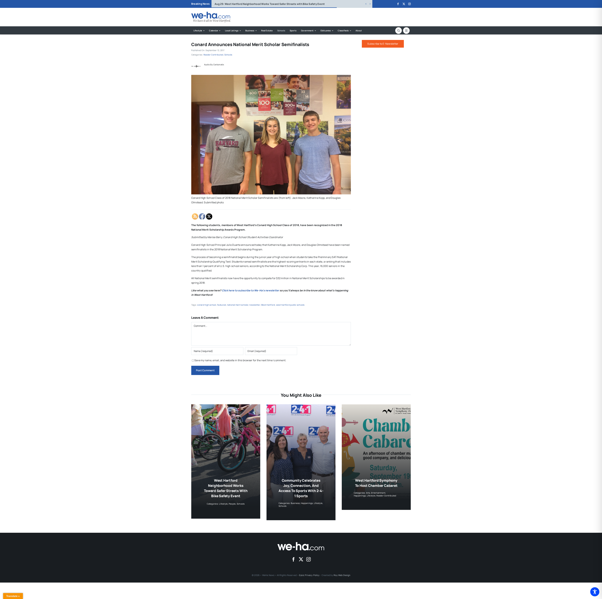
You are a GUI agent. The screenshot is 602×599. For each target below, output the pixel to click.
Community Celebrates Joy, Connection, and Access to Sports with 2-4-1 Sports (270, 4)
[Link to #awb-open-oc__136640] (406, 30)
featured (221, 304)
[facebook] (398, 4)
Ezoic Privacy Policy (309, 575)
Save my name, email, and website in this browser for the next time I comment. (240, 360)
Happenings (307, 503)
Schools (228, 54)
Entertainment (378, 492)
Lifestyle (223, 503)
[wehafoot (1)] (301, 543)
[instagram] (409, 4)
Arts (368, 492)
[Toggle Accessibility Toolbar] (595, 592)
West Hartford (268, 304)
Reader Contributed (213, 54)
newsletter (254, 304)
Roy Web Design (342, 575)
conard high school (206, 304)
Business (295, 503)
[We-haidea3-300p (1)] (210, 13)
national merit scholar (237, 304)
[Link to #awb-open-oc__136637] (398, 30)
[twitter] (404, 4)
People (232, 503)
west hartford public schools (290, 304)
